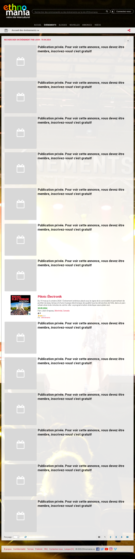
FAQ (46, 549)
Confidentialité (19, 549)
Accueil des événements (24, 30)
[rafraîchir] (25, 537)
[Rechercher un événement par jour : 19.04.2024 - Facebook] (97, 549)
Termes (30, 549)
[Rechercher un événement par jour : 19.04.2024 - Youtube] (106, 549)
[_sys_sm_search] (107, 11)
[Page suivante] (127, 537)
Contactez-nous (56, 549)
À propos (8, 549)
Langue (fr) (69, 549)
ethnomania (45, 318)
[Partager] (129, 30)
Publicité (38, 549)
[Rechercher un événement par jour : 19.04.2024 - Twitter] (102, 549)
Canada (66, 311)
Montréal (58, 311)
